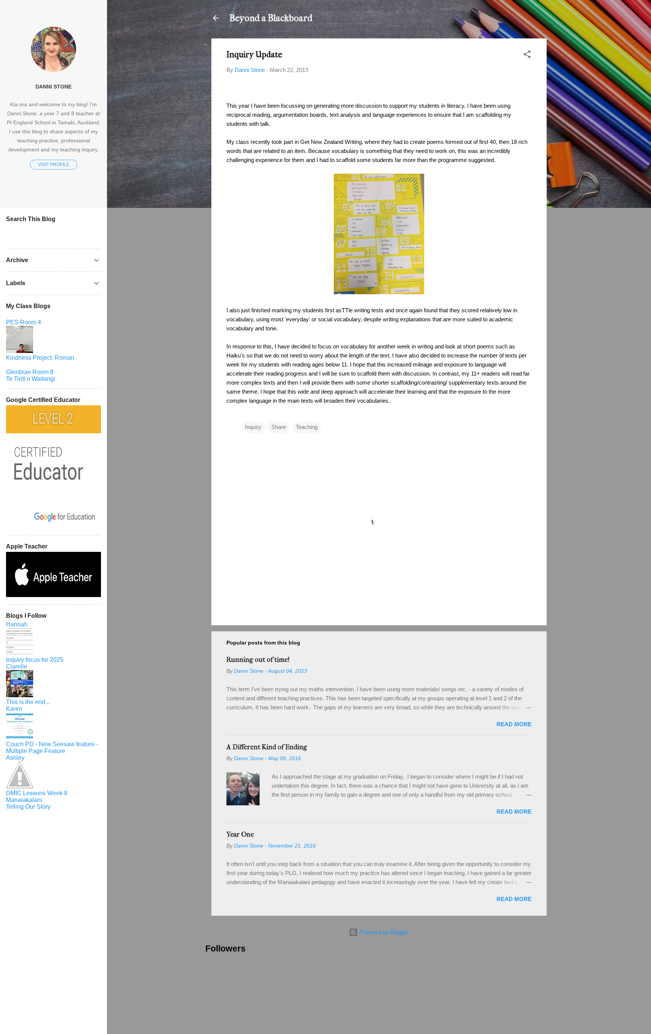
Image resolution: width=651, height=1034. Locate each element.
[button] (527, 55)
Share (278, 427)
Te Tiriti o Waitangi (30, 379)
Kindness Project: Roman (40, 357)
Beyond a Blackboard (270, 18)
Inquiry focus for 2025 (34, 660)
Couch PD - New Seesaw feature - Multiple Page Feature (52, 747)
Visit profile (53, 164)
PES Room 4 (23, 322)
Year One (240, 835)
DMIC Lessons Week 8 (36, 793)
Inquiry (253, 427)
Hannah (17, 624)
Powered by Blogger (383, 932)
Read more (514, 724)
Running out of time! (258, 660)
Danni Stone (53, 87)
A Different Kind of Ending (266, 747)
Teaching (307, 427)
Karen (14, 709)
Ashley (15, 757)
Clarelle (16, 666)
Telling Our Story (28, 806)
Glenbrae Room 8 (29, 372)
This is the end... (28, 702)
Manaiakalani (24, 800)
